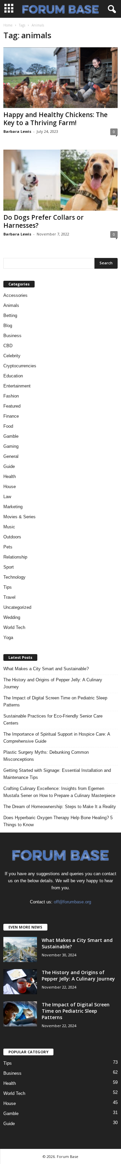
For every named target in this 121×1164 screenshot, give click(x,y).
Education (13, 375)
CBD (7, 345)
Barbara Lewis (17, 131)
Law (7, 496)
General (10, 456)
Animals (11, 305)
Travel (9, 597)
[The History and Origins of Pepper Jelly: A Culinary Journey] (20, 981)
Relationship (15, 557)
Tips (7, 587)
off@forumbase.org (72, 901)
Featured (12, 406)
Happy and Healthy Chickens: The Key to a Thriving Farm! (55, 118)
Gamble (10, 436)
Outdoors (12, 536)
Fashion (11, 396)
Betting (10, 315)
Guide (9, 466)
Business (12, 335)
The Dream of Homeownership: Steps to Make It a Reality (59, 806)
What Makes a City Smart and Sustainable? (46, 668)
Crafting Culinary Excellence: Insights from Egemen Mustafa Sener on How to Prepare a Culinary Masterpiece (59, 792)
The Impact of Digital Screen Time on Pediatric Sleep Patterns (55, 701)
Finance (11, 416)
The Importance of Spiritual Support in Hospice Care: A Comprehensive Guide (56, 738)
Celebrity (12, 355)
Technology (14, 577)
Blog (7, 325)
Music (9, 526)
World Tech (14, 627)
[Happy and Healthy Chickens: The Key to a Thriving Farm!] (60, 77)
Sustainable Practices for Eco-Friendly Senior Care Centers (53, 719)
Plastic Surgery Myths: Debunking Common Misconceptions (46, 756)
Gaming (10, 446)
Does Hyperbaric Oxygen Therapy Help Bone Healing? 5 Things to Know (58, 821)
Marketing (13, 506)
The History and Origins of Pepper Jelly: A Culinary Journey (52, 683)
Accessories (15, 295)
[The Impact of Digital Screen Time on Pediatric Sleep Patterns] (20, 1013)
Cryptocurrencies (19, 365)
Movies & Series (19, 516)
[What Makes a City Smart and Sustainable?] (20, 949)
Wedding (11, 617)
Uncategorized (17, 607)
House (9, 486)
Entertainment (17, 385)
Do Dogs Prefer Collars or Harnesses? (43, 221)
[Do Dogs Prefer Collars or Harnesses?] (60, 180)
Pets (7, 546)
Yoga (8, 637)
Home (7, 25)
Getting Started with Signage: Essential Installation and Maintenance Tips (57, 774)
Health (9, 476)
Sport (8, 567)
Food (8, 426)
